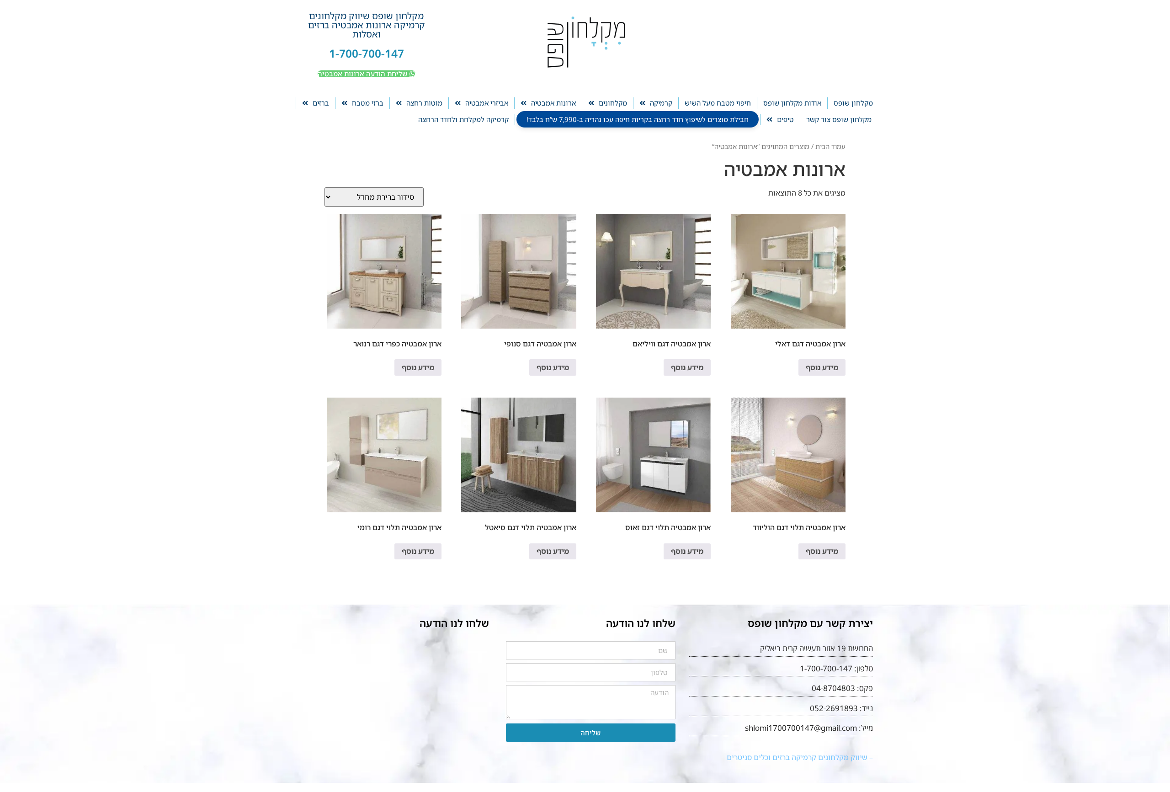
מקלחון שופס (853, 102)
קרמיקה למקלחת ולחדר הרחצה (463, 119)
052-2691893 (834, 708)
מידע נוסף (822, 367)
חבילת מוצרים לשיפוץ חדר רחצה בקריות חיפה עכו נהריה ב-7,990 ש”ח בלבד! (637, 119)
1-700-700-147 (366, 53)
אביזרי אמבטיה (486, 102)
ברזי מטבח (367, 102)
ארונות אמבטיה (553, 102)
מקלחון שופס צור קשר (839, 119)
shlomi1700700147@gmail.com (801, 728)
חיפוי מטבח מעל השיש (718, 102)
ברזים (321, 102)
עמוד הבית (830, 146)
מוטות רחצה (424, 102)
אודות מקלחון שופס (792, 102)
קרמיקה (661, 102)
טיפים (785, 119)
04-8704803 (833, 688)
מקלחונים (613, 102)
